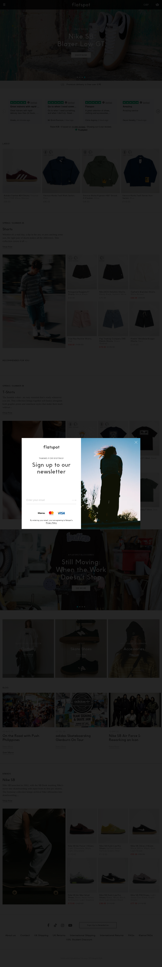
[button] (136, 442)
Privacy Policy (51, 523)
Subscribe (72, 500)
